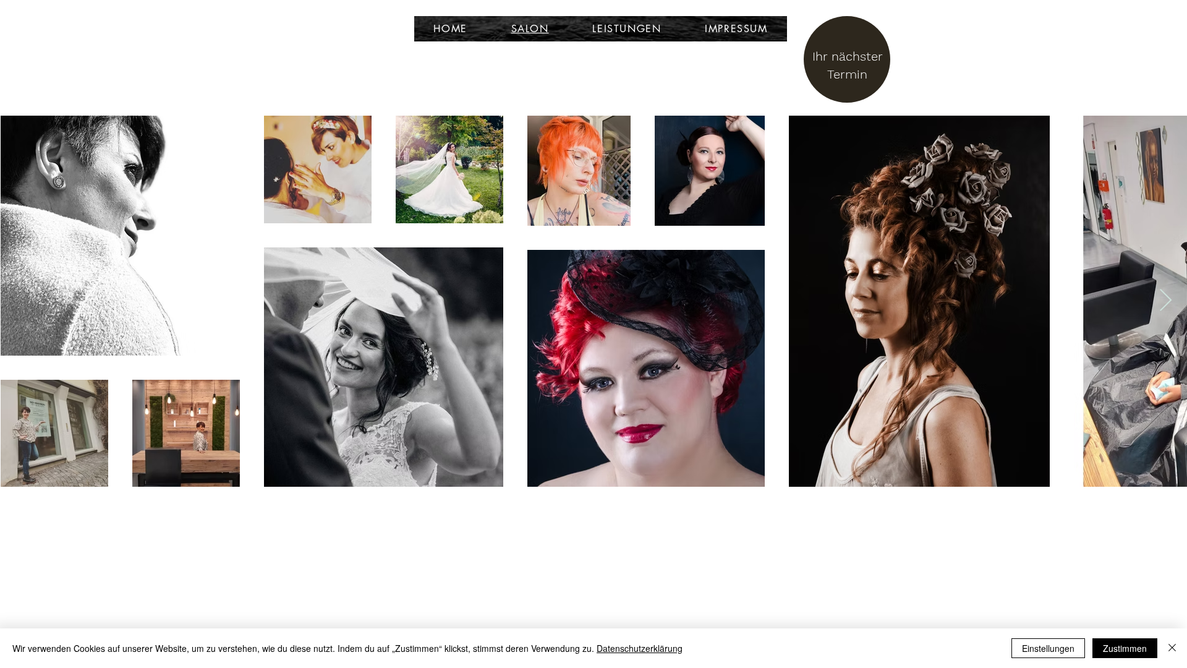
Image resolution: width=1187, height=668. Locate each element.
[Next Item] (1166, 301)
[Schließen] (1172, 648)
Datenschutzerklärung (640, 648)
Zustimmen (1125, 648)
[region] (850, 65)
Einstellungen (1048, 648)
